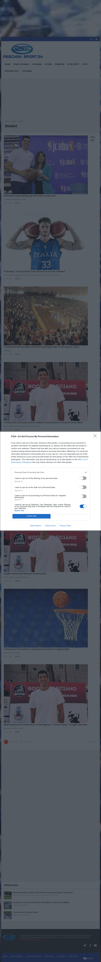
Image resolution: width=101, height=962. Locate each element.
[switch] (83, 478)
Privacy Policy (65, 526)
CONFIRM (31, 516)
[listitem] (50, 472)
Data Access (50, 526)
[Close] (95, 436)
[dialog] (50, 481)
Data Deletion (35, 526)
